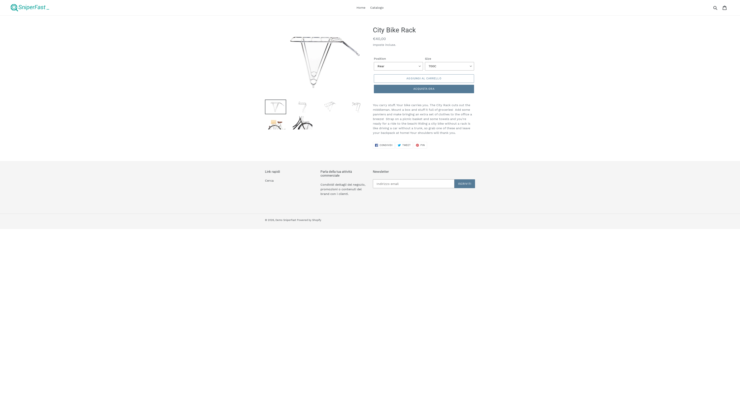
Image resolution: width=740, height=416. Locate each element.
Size (428, 58)
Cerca (269, 180)
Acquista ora (423, 88)
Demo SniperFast (285, 220)
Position (380, 58)
